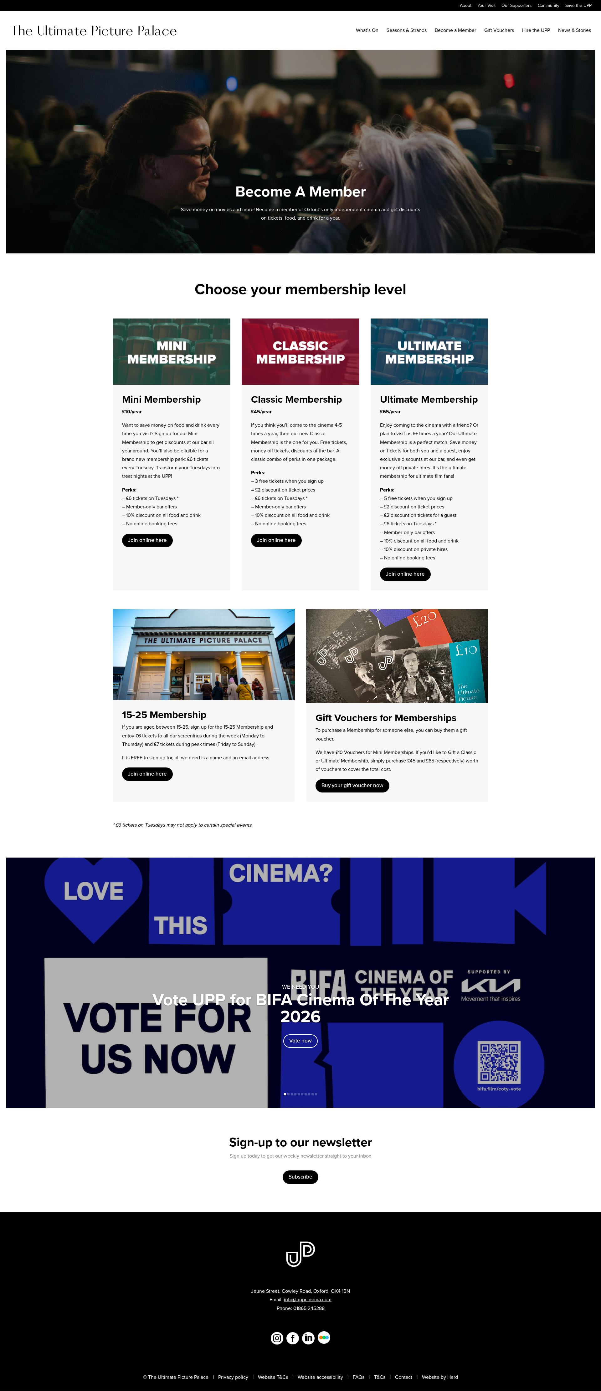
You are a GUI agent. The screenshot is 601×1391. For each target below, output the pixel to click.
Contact (403, 1377)
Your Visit (486, 6)
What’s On (367, 31)
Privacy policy (233, 1377)
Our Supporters (516, 6)
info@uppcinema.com (307, 1299)
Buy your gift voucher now (352, 785)
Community (548, 6)
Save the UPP (578, 6)
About (465, 6)
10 (316, 1094)
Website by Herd (440, 1377)
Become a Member (455, 31)
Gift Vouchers (499, 31)
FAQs (358, 1377)
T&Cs (379, 1377)
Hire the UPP (536, 31)
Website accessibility (320, 1377)
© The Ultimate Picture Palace (175, 1377)
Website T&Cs (273, 1377)
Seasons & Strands (407, 31)
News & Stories (574, 31)
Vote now (300, 1041)
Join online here (147, 540)
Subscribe (300, 1177)
